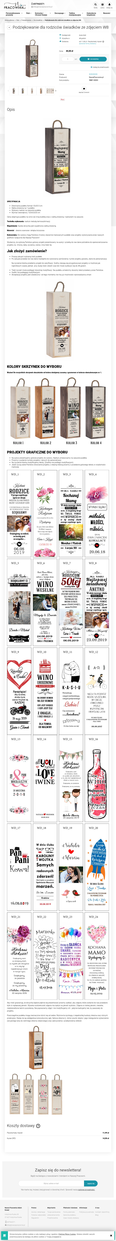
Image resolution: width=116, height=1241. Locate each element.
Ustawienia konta (53, 1215)
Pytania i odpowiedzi (38, 1215)
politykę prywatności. (86, 1190)
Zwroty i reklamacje (38, 1212)
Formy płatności (69, 1212)
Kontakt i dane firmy (102, 1212)
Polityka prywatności (86, 1212)
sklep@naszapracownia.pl (16, 1225)
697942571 (11, 1222)
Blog (96, 1215)
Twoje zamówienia (53, 1212)
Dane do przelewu (69, 1215)
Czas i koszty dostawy (71, 1218)
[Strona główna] (15, 5)
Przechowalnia (52, 1218)
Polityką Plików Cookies (67, 1234)
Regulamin (35, 1218)
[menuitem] (14, 14)
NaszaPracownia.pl (96, 77)
